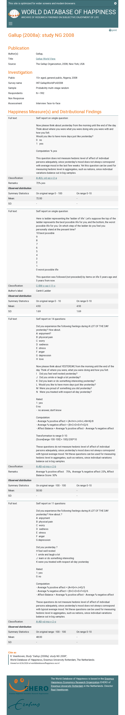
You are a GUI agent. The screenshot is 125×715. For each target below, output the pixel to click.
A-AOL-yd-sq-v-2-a (46, 178)
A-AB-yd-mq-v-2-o (46, 621)
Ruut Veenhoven (59, 689)
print (114, 30)
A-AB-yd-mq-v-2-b (46, 466)
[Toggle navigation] (10, 23)
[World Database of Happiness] (14, 13)
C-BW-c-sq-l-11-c (45, 285)
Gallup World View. (46, 58)
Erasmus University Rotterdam (67, 686)
